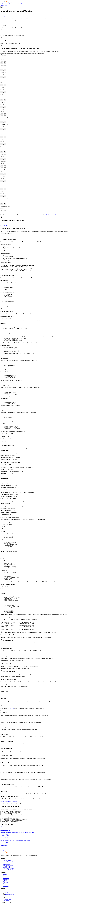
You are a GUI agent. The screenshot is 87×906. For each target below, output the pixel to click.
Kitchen (18, 53)
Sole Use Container (7, 860)
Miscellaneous (41, 53)
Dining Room (13, 53)
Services (2, 3)
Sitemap (4, 883)
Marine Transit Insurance (8, 865)
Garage (36, 53)
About (26, 3)
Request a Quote (4, 5)
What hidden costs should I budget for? (10, 813)
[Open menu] (2, 7)
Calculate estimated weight (51, 214)
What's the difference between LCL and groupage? (12, 820)
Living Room (3, 53)
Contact (29, 3)
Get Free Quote (4, 801)
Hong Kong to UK (7, 900)
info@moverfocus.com (9, 894)
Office (22, 53)
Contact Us (5, 882)
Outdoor (25, 53)
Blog (17, 3)
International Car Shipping (8, 869)
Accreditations (6, 878)
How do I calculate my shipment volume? (10, 821)
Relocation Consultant (7, 867)
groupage (12, 708)
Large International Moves (8, 868)
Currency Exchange (7, 866)
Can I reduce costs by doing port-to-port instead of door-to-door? (15, 819)
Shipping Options (12, 3)
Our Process (6, 3)
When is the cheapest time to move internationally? (12, 817)
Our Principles (6, 875)
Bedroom (8, 53)
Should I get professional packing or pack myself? (12, 814)
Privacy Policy (6, 886)
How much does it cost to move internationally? (11, 811)
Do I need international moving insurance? (10, 818)
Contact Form (6, 890)
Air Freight (5, 862)
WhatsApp (7, 892)
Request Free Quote (5, 16)
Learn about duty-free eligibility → (8, 475)
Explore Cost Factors (5, 225)
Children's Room (31, 53)
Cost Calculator (6, 879)
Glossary (19, 3)
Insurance (23, 3)
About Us (5, 874)
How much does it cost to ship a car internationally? (12, 815)
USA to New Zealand (7, 899)
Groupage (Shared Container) (9, 861)
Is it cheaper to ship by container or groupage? (11, 812)
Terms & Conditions (7, 884)
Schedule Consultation (12, 801)
